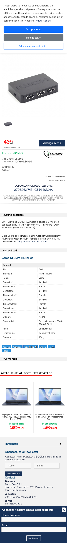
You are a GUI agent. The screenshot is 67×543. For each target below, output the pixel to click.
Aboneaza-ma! (13, 473)
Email (4, 525)
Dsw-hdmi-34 (30, 347)
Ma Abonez (33, 538)
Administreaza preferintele (33, 46)
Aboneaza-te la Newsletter (21, 451)
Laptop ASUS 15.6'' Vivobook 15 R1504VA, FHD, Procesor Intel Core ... (49, 416)
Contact (10, 477)
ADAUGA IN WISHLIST (55, 176)
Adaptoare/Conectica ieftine (31, 241)
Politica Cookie (43, 20)
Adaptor (6, 347)
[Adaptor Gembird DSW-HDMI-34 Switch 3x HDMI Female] (33, 116)
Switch (43, 347)
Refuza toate (33, 37)
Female (6, 351)
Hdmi (51, 347)
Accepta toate (33, 29)
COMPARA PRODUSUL (55, 180)
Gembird (17, 347)
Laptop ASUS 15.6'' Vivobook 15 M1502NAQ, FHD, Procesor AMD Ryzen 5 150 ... (16, 416)
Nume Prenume (10, 515)
